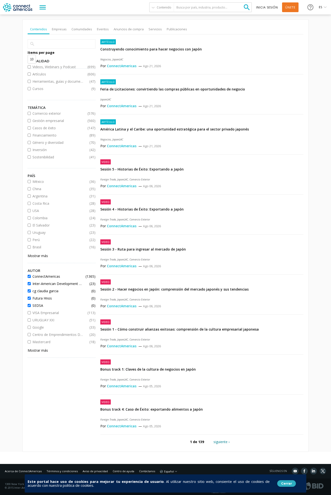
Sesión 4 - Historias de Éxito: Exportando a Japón (142, 209)
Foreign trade (108, 179)
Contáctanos (147, 471)
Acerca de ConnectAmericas (23, 471)
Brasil (57, 247)
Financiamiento (57, 135)
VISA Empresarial (57, 312)
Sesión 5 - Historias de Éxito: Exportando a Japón (142, 169)
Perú (57, 239)
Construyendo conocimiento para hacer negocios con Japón (151, 49)
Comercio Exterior (139, 179)
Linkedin (313, 471)
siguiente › (221, 441)
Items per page (41, 52)
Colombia (57, 218)
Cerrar (286, 483)
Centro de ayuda (123, 471)
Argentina (57, 196)
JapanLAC (117, 59)
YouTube (295, 471)
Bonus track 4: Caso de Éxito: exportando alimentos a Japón (151, 409)
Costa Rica (57, 203)
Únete (290, 7)
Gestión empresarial (57, 120)
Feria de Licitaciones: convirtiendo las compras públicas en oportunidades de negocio (172, 89)
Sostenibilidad (57, 157)
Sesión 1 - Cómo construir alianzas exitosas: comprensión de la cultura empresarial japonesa (179, 329)
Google (57, 327)
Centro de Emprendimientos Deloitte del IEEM (57, 334)
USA (57, 210)
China (57, 189)
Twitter (322, 471)
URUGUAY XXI (57, 320)
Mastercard (57, 342)
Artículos (57, 74)
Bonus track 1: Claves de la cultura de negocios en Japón (148, 369)
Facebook (304, 471)
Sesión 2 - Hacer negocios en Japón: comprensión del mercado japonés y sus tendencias (174, 289)
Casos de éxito (57, 128)
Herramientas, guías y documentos (57, 81)
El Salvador (57, 225)
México (57, 181)
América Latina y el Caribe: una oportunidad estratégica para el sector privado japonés (174, 129)
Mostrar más (38, 255)
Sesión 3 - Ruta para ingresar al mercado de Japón (143, 249)
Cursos (57, 88)
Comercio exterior (57, 113)
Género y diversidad (57, 142)
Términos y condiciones (62, 471)
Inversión (57, 149)
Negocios (105, 59)
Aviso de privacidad (95, 471)
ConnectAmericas (122, 66)
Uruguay (57, 232)
